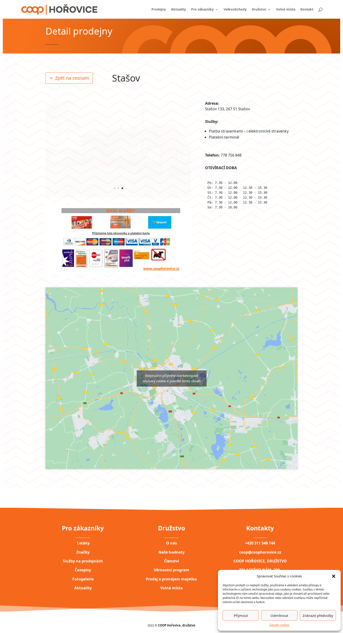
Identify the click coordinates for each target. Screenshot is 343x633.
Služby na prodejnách (83, 561)
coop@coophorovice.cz (260, 552)
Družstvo (259, 9)
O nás (171, 543)
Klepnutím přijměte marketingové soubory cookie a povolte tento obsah (172, 378)
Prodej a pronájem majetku (171, 579)
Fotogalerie (83, 579)
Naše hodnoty (171, 552)
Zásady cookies (279, 625)
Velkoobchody (235, 9)
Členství (171, 561)
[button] (333, 576)
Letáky (83, 543)
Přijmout (241, 615)
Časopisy (83, 569)
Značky (83, 552)
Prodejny (158, 9)
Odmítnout (279, 615)
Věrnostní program (171, 569)
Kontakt (306, 9)
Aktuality (178, 9)
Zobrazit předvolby (318, 615)
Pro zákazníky (202, 9)
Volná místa (285, 9)
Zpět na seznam (72, 78)
